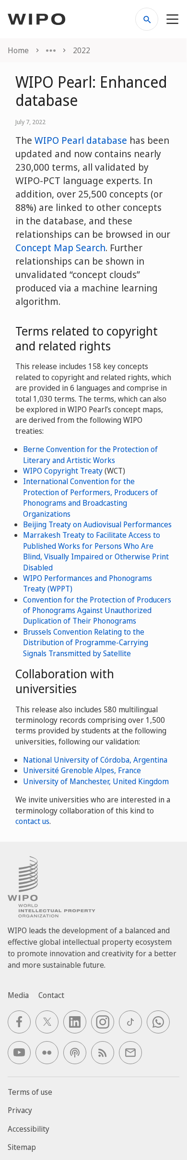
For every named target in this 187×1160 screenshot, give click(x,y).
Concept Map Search (60, 247)
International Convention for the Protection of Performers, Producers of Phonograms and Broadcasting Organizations (90, 497)
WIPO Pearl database (81, 140)
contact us (32, 821)
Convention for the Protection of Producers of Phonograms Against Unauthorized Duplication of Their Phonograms (97, 610)
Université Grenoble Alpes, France (82, 770)
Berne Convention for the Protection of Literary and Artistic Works (90, 454)
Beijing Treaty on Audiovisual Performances (97, 524)
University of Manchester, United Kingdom (96, 781)
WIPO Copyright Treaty (63, 470)
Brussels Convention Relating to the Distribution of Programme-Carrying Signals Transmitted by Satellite (85, 642)
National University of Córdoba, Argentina (95, 759)
